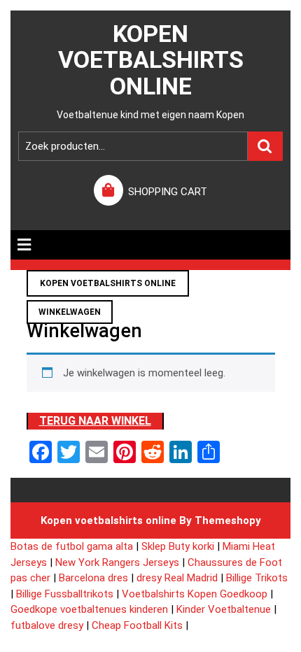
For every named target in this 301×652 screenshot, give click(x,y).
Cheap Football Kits (137, 625)
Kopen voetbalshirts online (151, 60)
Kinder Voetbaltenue (223, 609)
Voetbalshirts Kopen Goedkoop (194, 594)
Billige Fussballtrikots (64, 594)
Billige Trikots (257, 578)
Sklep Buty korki (177, 546)
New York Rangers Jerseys (117, 562)
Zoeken (265, 147)
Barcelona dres (93, 578)
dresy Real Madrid (177, 578)
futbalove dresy (46, 625)
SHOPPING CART (167, 191)
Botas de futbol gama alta (71, 546)
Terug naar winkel (95, 420)
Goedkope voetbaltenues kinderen (89, 609)
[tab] (24, 245)
